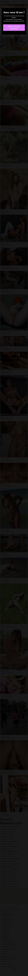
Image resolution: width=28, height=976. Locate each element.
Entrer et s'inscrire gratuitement (14, 27)
